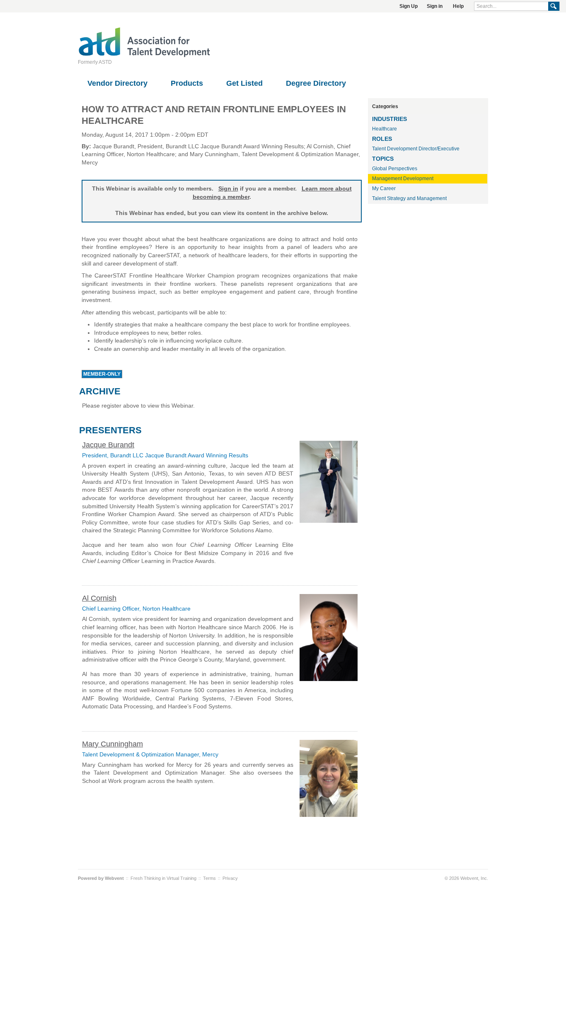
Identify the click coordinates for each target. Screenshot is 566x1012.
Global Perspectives (394, 168)
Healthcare (384, 129)
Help (458, 6)
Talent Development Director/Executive (416, 149)
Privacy (230, 878)
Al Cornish (99, 598)
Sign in (435, 6)
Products (187, 83)
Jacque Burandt (108, 445)
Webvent (114, 878)
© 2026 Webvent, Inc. (466, 878)
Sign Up (408, 6)
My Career (384, 188)
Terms (209, 878)
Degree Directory (316, 83)
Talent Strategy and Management (409, 198)
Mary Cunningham (112, 744)
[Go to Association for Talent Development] (144, 56)
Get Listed (244, 83)
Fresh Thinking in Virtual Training (163, 878)
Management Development (402, 178)
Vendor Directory (117, 83)
